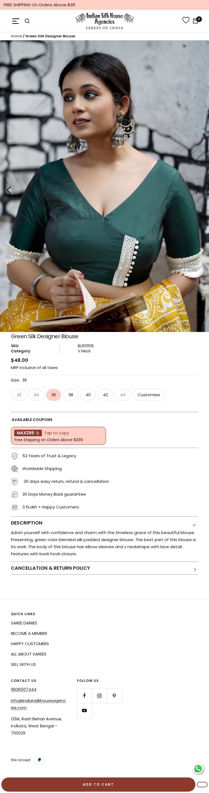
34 (36, 395)
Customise (149, 395)
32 (19, 395)
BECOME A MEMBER (29, 633)
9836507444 (23, 689)
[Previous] (9, 191)
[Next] (198, 191)
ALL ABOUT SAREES (29, 654)
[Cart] (195, 21)
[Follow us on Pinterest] (114, 695)
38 (70, 395)
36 (53, 395)
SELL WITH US (23, 664)
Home (16, 36)
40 (88, 395)
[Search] (27, 21)
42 (105, 395)
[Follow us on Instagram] (99, 695)
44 (122, 395)
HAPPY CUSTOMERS (30, 643)
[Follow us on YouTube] (84, 710)
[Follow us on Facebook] (84, 695)
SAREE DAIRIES (24, 623)
